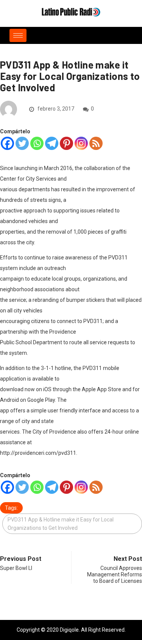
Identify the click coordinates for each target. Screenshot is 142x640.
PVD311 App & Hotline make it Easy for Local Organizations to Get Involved (61, 524)
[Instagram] (81, 143)
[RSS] (96, 143)
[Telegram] (51, 143)
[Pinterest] (66, 143)
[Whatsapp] (37, 143)
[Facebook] (7, 143)
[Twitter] (22, 143)
